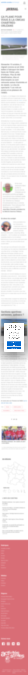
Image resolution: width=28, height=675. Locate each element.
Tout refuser (14, 345)
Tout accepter (14, 342)
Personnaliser (14, 348)
